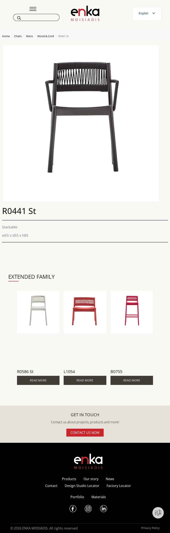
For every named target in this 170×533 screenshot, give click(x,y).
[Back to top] (161, 524)
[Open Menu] (33, 9)
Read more (38, 380)
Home (6, 36)
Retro (29, 36)
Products (69, 479)
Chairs (18, 36)
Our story (91, 479)
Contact (51, 485)
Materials (98, 497)
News (110, 479)
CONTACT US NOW (85, 432)
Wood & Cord (45, 36)
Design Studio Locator (82, 485)
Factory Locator (119, 485)
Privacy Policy (150, 528)
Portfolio (77, 497)
